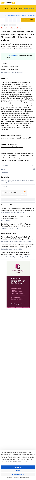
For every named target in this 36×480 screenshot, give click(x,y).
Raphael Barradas (17, 44)
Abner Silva (9, 49)
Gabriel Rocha (5, 44)
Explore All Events (29, 8)
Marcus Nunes (18, 49)
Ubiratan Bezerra (12, 46)
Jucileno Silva (28, 49)
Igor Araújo (22, 46)
